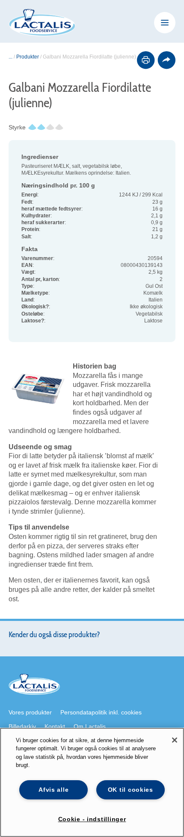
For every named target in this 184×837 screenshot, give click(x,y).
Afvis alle (53, 789)
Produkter (27, 57)
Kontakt (55, 726)
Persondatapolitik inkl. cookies (101, 712)
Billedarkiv (22, 726)
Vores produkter (30, 712)
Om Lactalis (90, 726)
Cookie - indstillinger (92, 819)
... (10, 57)
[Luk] (174, 740)
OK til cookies (130, 789)
